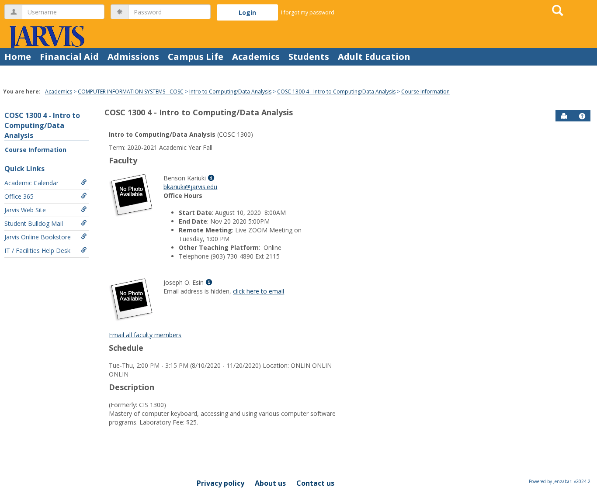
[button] (582, 116)
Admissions (133, 56)
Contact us (315, 483)
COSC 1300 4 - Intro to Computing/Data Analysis (336, 91)
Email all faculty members (145, 335)
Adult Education (374, 56)
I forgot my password (307, 12)
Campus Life (195, 56)
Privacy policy (220, 483)
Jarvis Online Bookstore (37, 237)
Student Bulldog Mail (33, 223)
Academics (256, 56)
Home (17, 56)
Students (308, 56)
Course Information (425, 91)
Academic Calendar (31, 183)
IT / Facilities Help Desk (37, 250)
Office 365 (19, 196)
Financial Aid (69, 56)
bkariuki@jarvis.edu (190, 187)
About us (270, 483)
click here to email (258, 291)
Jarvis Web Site (25, 210)
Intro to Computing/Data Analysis (230, 91)
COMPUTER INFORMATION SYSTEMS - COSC (131, 91)
